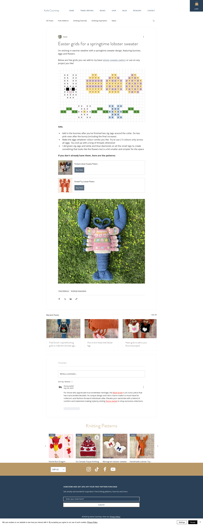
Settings (182, 522)
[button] (152, 488)
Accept (192, 522)
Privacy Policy (92, 522)
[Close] (200, 522)
